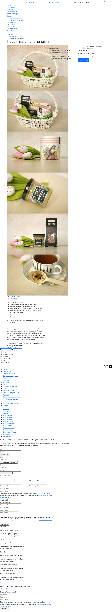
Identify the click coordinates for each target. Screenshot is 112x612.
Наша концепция (16, 18)
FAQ (4, 384)
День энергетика (8, 434)
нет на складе (83, 60)
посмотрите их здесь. (7, 588)
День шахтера (8, 426)
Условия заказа (8, 378)
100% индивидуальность (11, 393)
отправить (4, 524)
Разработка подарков (10, 376)
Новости (13, 24)
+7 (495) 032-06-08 (28, 2)
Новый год (6, 409)
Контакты (10, 31)
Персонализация (8, 391)
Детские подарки (13, 14)
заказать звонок (6, 473)
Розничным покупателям (11, 397)
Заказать (4, 500)
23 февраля (7, 411)
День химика (7, 417)
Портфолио (11, 7)
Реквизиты (13, 28)
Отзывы (10, 9)
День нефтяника (8, 428)
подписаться (5, 454)
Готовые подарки (9, 374)
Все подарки (7, 436)
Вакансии (13, 22)
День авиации (8, 415)
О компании (7, 372)
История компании (16, 20)
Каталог (10, 5)
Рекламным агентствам (11, 399)
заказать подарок (9, 462)
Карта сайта (4, 369)
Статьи (12, 26)
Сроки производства (10, 386)
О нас (9, 16)
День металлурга (9, 421)
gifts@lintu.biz (54, 2)
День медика (7, 419)
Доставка (6, 395)
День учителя (7, 430)
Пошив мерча (12, 12)
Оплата (5, 388)
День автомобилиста (10, 432)
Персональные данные (11, 403)
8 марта (5, 413)
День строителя (8, 424)
